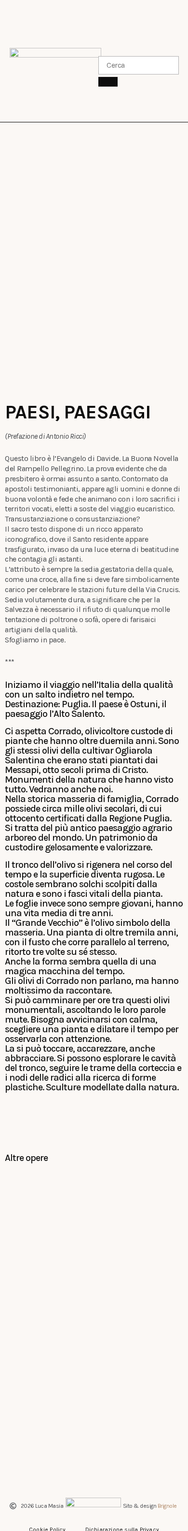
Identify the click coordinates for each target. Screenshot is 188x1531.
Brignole (167, 1505)
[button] (96, 61)
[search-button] (108, 82)
